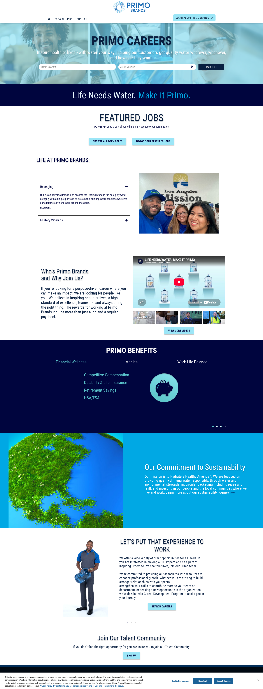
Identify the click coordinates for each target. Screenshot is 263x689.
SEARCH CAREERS (162, 606)
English (82, 19)
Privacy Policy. (46, 685)
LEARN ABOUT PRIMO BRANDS (192, 17)
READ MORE (45, 208)
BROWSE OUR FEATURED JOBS (153, 141)
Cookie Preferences (180, 681)
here (232, 492)
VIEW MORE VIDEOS (179, 330)
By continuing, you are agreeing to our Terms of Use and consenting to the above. (88, 685)
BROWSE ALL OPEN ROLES (107, 141)
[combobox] (77, 67)
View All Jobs (63, 19)
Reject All (202, 681)
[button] (84, 186)
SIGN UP (131, 655)
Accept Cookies (224, 681)
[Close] (258, 680)
